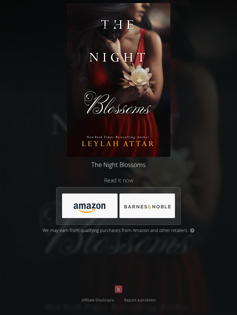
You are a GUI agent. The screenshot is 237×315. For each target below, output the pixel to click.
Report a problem (140, 300)
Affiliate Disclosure (97, 300)
